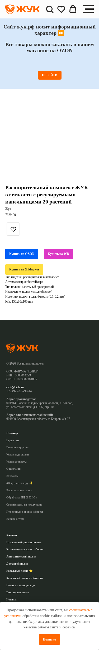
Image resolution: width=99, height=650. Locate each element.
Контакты (12, 475)
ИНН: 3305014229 (18, 375)
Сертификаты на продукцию (24, 504)
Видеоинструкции (17, 447)
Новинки (11, 599)
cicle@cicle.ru (15, 387)
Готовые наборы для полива (23, 542)
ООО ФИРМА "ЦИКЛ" (22, 371)
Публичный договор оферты (24, 511)
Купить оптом (15, 518)
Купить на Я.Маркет (24, 269)
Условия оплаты (16, 461)
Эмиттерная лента (17, 592)
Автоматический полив (21, 556)
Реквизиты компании (19, 490)
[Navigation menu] (88, 9)
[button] (50, 9)
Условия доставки (17, 454)
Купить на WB (58, 254)
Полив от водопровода (20, 585)
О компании (13, 468)
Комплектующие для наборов (24, 549)
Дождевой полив (17, 563)
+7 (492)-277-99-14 (19, 391)
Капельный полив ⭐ (19, 570)
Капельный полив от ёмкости (24, 578)
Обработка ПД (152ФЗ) (21, 497)
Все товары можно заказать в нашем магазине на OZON (49, 47)
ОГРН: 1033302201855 (21, 379)
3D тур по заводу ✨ (19, 482)
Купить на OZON (21, 254)
